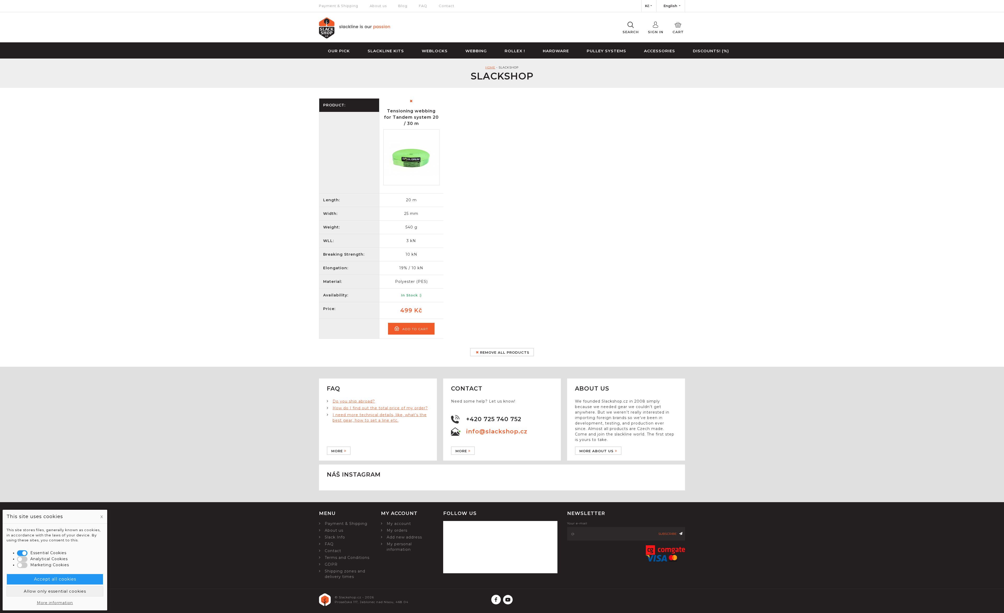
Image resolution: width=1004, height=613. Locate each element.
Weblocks (435, 50)
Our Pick (339, 50)
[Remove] (411, 101)
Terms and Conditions (347, 557)
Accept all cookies (55, 579)
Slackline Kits (386, 50)
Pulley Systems (606, 50)
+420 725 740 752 (493, 419)
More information (55, 602)
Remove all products (504, 352)
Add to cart (415, 329)
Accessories (659, 50)
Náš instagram (354, 474)
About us (378, 6)
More (337, 451)
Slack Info (335, 537)
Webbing (476, 50)
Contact (446, 6)
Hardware (556, 50)
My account (399, 523)
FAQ (423, 6)
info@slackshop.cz (496, 431)
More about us (596, 451)
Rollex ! (515, 50)
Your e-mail (577, 523)
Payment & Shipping (338, 6)
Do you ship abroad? (354, 401)
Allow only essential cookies (55, 591)
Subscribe (667, 534)
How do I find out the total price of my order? (380, 408)
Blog (402, 6)
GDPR (331, 564)
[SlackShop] (354, 37)
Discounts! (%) (711, 50)
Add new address (404, 537)
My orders (397, 530)
